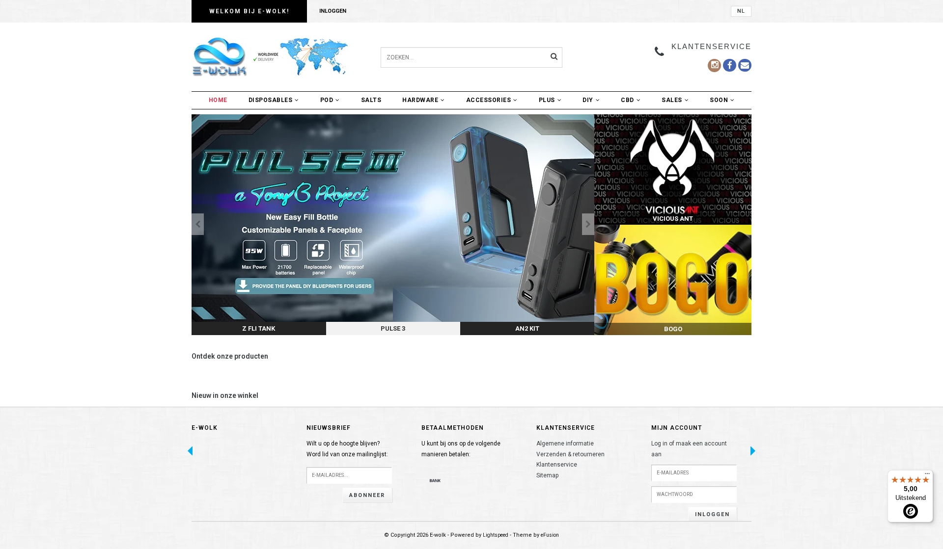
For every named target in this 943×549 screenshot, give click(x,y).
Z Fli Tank (258, 328)
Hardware (420, 100)
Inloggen (332, 11)
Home (218, 100)
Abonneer (367, 495)
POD (326, 100)
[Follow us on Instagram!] (714, 65)
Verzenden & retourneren (570, 454)
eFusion (550, 535)
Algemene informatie (565, 443)
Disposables (271, 100)
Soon (719, 100)
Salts (371, 100)
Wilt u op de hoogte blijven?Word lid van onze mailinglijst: (347, 449)
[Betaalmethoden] (435, 480)
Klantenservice (556, 464)
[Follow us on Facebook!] (744, 65)
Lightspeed (495, 535)
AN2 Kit (527, 328)
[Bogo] (672, 280)
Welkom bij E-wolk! (249, 11)
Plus (547, 100)
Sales (672, 100)
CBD (627, 100)
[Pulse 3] (393, 224)
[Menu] (927, 476)
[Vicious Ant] (672, 169)
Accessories (488, 100)
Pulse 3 (393, 328)
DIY (587, 100)
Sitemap (547, 475)
